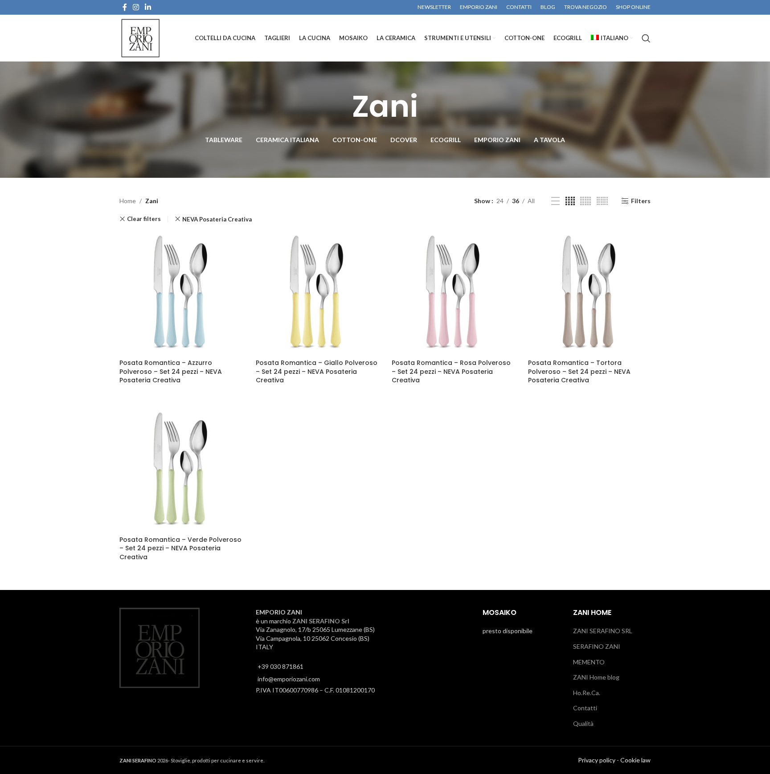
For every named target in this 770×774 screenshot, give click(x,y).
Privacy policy (596, 759)
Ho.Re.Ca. (586, 692)
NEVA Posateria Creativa (217, 219)
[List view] (555, 201)
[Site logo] (140, 37)
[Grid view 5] (585, 201)
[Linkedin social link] (148, 7)
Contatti (585, 708)
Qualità (583, 723)
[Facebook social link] (124, 7)
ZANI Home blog (596, 677)
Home (127, 201)
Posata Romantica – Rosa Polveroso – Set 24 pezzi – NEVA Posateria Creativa (451, 371)
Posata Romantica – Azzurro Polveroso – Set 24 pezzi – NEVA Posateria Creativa (170, 371)
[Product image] (180, 293)
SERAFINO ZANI (596, 646)
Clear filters (144, 219)
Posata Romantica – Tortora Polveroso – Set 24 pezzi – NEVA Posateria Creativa (579, 371)
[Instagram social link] (136, 7)
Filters (641, 201)
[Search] (646, 38)
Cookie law (635, 759)
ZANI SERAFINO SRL (602, 631)
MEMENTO (589, 661)
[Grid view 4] (570, 201)
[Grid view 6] (602, 201)
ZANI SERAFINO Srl (320, 620)
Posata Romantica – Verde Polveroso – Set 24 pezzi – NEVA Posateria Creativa (180, 548)
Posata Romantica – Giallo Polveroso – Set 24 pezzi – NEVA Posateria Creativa (316, 371)
